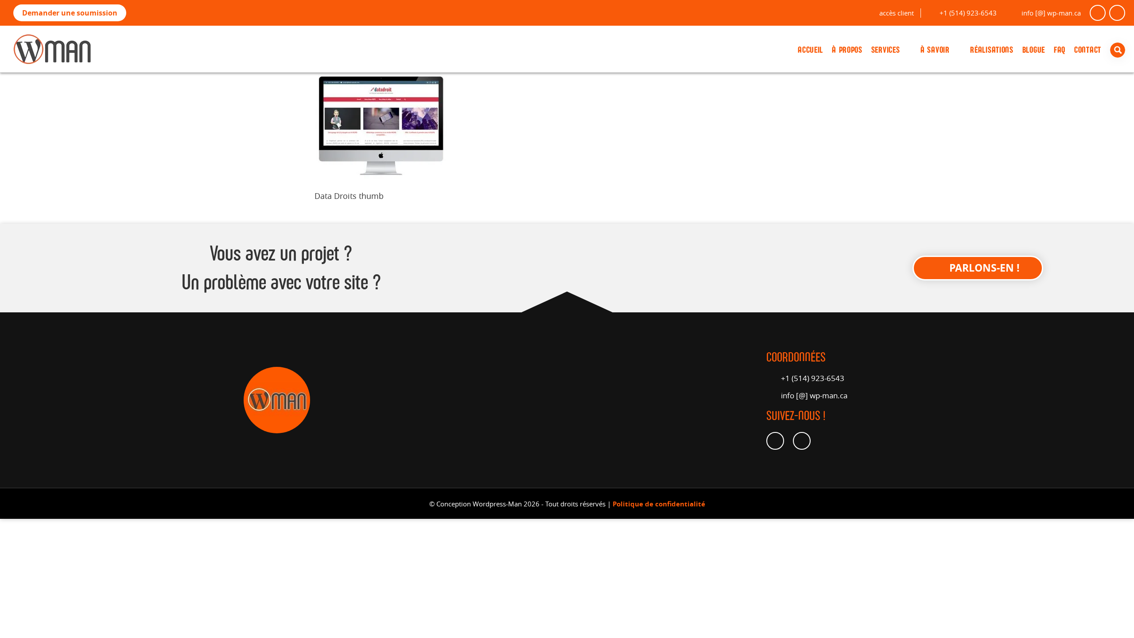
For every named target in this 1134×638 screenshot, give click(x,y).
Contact (1087, 50)
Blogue (1033, 50)
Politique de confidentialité (659, 504)
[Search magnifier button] (1119, 50)
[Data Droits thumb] (381, 175)
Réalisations (991, 50)
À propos (847, 50)
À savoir (935, 50)
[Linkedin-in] (1117, 13)
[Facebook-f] (1098, 13)
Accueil (810, 50)
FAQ (1059, 50)
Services (885, 50)
